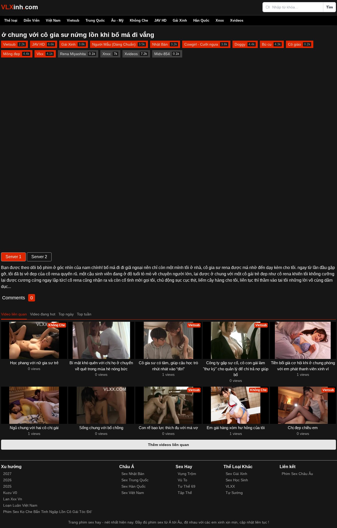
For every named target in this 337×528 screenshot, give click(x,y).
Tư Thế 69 (186, 486)
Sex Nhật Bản (132, 474)
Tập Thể (185, 493)
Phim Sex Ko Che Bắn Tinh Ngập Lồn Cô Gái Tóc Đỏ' (47, 512)
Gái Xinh (180, 20)
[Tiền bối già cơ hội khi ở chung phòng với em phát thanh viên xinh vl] (303, 340)
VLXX (230, 486)
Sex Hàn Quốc (133, 486)
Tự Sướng (234, 493)
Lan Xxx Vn (12, 499)
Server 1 (13, 257)
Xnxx (220, 20)
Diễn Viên (31, 20)
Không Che (139, 20)
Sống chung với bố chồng (101, 427)
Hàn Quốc (201, 20)
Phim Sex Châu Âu (297, 474)
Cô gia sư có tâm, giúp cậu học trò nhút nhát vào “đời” (168, 366)
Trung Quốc (95, 20)
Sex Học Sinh (237, 480)
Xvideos (236, 20)
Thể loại (10, 20)
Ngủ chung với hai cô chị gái (34, 427)
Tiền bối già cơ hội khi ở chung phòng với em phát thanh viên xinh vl (303, 366)
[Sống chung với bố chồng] (101, 405)
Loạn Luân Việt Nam (20, 505)
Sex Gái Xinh (236, 474)
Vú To (182, 480)
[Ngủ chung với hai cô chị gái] (34, 405)
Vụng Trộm (187, 474)
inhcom (19, 7)
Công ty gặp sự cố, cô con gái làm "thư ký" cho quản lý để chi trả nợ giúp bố (235, 369)
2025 (7, 486)
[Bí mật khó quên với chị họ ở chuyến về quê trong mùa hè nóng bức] (101, 340)
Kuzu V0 (10, 493)
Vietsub (73, 20)
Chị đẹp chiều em (303, 427)
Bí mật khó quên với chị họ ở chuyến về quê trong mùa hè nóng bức (101, 366)
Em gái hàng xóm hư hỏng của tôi (236, 427)
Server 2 (39, 257)
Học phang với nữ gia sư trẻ (34, 363)
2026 (7, 480)
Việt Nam (53, 20)
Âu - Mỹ (117, 20)
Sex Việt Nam (132, 493)
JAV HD (160, 20)
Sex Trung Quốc (134, 480)
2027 (7, 474)
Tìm (329, 7)
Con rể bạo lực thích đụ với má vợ (168, 427)
